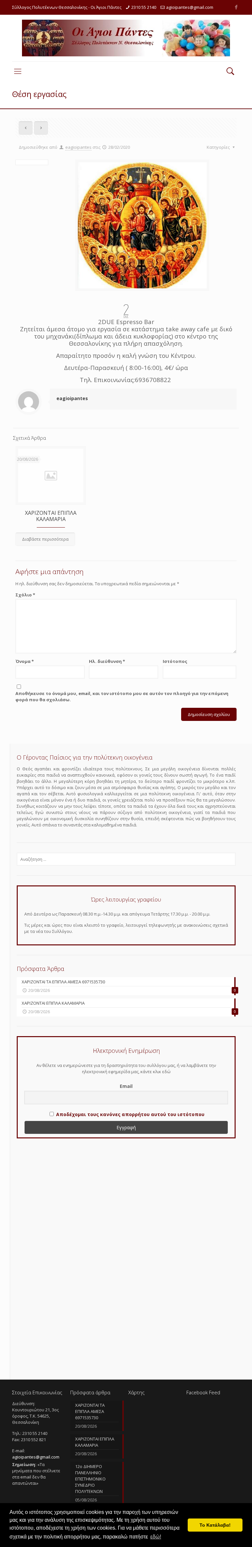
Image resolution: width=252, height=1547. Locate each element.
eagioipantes (78, 147)
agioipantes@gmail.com (189, 7)
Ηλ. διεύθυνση (107, 661)
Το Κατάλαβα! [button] (215, 1525)
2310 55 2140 (143, 7)
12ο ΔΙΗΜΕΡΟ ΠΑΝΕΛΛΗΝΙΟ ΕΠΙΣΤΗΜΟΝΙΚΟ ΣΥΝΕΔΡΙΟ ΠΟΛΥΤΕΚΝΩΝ (90, 1478)
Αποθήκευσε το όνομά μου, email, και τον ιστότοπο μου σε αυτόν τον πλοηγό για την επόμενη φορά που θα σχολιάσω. (121, 696)
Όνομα (24, 661)
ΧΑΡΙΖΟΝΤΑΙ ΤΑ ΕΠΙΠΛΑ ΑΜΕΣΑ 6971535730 (90, 1411)
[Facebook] (236, 7)
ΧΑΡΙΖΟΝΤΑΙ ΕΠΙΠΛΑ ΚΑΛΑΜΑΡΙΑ (50, 516)
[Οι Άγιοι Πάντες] (126, 38)
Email (126, 1086)
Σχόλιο (25, 595)
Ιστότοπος (175, 661)
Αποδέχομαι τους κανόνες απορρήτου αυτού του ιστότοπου (130, 1114)
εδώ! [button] (155, 1536)
